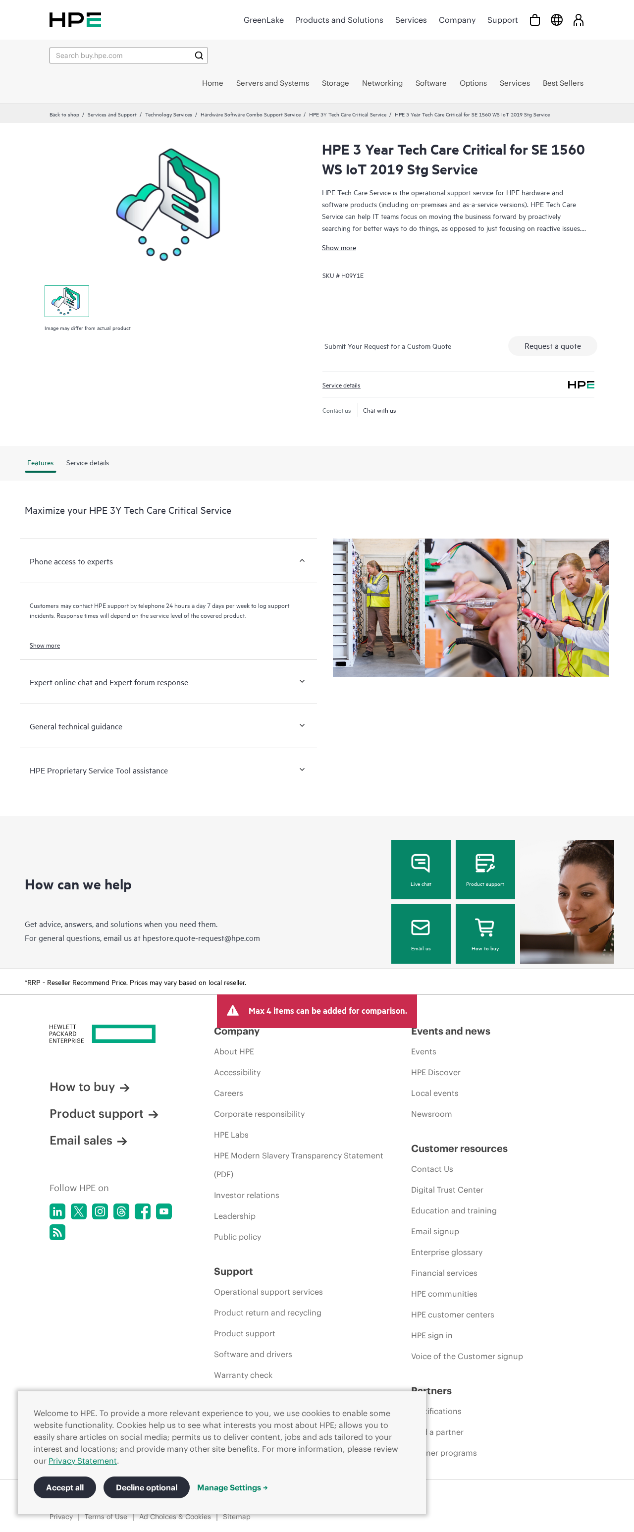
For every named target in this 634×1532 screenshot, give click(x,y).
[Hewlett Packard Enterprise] (75, 19)
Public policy (237, 1237)
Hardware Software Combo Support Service (251, 114)
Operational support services (268, 1292)
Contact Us (432, 1169)
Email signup (435, 1231)
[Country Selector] (557, 19)
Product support (485, 883)
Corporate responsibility (259, 1114)
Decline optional (146, 1487)
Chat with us (379, 409)
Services (411, 20)
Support (502, 20)
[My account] (578, 19)
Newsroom (431, 1114)
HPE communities (444, 1294)
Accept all (65, 1487)
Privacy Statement (83, 1461)
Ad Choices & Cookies (175, 1516)
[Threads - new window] (121, 1211)
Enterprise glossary (446, 1252)
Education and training (454, 1210)
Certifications (436, 1411)
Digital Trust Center (447, 1190)
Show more (339, 247)
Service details (341, 384)
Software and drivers (253, 1354)
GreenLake (264, 20)
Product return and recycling (267, 1312)
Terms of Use (106, 1516)
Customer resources (459, 1148)
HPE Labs (231, 1135)
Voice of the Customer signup (467, 1356)
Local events (435, 1093)
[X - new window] (79, 1211)
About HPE (234, 1051)
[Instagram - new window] (100, 1211)
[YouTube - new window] (164, 1211)
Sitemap (237, 1516)
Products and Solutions (339, 20)
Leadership (235, 1216)
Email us (421, 948)
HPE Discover (436, 1072)
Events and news (450, 1031)
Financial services (444, 1273)
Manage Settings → (232, 1487)
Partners (431, 1390)
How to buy (485, 948)
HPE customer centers (452, 1314)
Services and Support (112, 114)
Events (423, 1051)
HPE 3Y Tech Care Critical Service (347, 114)
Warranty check (243, 1375)
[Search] (199, 55)
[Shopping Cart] (535, 19)
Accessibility (237, 1072)
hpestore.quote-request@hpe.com (201, 937)
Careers (228, 1093)
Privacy (61, 1516)
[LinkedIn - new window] (57, 1211)
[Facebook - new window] (143, 1211)
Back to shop (64, 114)
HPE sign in (432, 1335)
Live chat (421, 883)
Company (457, 20)
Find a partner (437, 1432)
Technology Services (168, 114)
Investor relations (246, 1195)
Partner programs (444, 1453)
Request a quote (553, 345)
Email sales (81, 1140)
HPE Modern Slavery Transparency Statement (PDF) (298, 1164)
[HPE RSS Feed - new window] (57, 1232)
